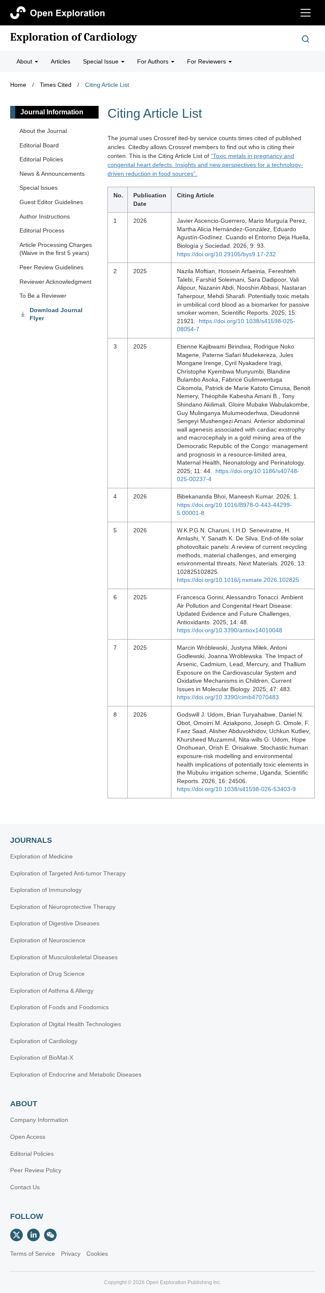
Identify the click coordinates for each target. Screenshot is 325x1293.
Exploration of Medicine (41, 856)
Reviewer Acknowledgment (55, 281)
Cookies (97, 1253)
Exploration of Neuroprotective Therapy (63, 906)
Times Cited (56, 84)
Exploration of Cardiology (73, 37)
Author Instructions (44, 216)
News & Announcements (52, 173)
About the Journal (43, 130)
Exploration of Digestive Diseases (54, 923)
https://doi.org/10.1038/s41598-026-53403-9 (236, 789)
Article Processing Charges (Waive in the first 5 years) (55, 249)
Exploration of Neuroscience (47, 940)
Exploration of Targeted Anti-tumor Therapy (68, 873)
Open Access (27, 1136)
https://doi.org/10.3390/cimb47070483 (228, 697)
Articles (60, 61)
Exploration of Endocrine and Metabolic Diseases (75, 1074)
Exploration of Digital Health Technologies (65, 1024)
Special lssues (38, 187)
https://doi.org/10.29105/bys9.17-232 (226, 254)
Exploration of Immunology (46, 889)
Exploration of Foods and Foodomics (59, 1007)
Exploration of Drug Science (47, 973)
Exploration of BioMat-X (41, 1057)
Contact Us (25, 1187)
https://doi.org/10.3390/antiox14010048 (229, 630)
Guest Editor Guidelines (51, 202)
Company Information (39, 1119)
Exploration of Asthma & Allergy (52, 990)
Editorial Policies (41, 159)
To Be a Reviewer (42, 295)
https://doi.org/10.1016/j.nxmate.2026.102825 (238, 579)
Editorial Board (39, 145)
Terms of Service (32, 1253)
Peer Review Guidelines (51, 267)
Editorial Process (41, 230)
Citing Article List (107, 84)
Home (18, 84)
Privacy (70, 1253)
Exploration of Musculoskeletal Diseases (64, 957)
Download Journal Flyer (56, 314)
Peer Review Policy (35, 1170)
